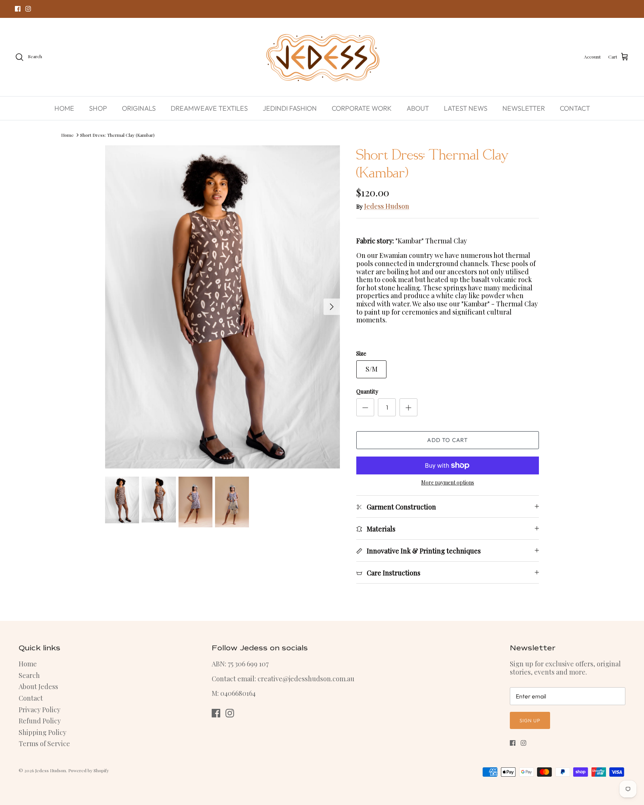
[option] (222, 306)
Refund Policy (40, 720)
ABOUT (418, 108)
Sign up (530, 720)
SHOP (98, 108)
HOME (64, 108)
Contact (31, 698)
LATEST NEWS (465, 108)
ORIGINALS (139, 108)
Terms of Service (44, 743)
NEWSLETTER (523, 108)
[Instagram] (28, 9)
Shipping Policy (42, 732)
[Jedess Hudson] (322, 57)
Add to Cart (447, 439)
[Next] (331, 307)
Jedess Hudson (386, 206)
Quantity (367, 391)
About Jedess (38, 686)
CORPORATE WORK (362, 108)
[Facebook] (17, 9)
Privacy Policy (39, 709)
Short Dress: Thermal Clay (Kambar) (117, 135)
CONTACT (575, 108)
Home (67, 135)
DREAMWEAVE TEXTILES (209, 108)
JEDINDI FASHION (290, 108)
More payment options (447, 483)
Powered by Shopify (88, 770)
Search (29, 675)
